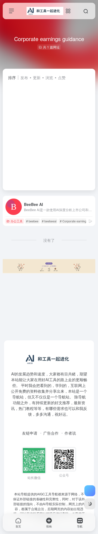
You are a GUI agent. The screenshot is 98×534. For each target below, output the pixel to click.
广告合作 (51, 433)
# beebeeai (49, 221)
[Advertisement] (49, 133)
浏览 (49, 77)
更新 (37, 77)
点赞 (62, 77)
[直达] (90, 221)
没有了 (49, 240)
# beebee (32, 221)
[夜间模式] (89, 503)
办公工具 (17, 221)
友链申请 (29, 433)
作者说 (70, 433)
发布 (24, 77)
